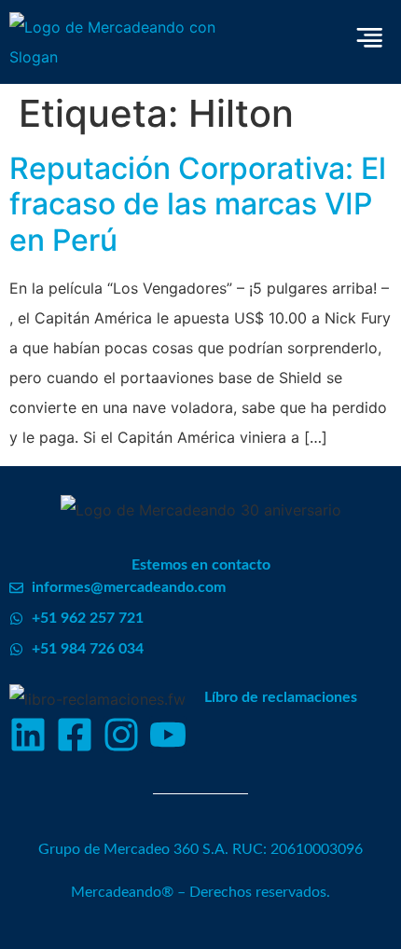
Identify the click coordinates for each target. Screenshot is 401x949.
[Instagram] (121, 734)
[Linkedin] (28, 734)
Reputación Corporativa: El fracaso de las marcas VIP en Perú (197, 204)
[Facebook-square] (74, 734)
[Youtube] (168, 734)
